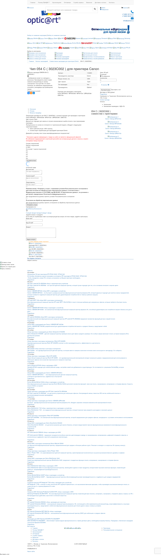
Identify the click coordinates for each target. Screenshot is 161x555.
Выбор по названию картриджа (36, 35)
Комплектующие (115, 55)
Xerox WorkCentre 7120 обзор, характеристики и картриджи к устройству (49, 408)
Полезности (37, 209)
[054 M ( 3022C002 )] (80, 251)
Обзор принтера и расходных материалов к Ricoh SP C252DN (46, 341)
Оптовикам (67, 2)
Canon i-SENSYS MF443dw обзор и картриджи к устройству (45, 308)
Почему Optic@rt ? (43, 2)
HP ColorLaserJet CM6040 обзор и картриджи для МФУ (44, 432)
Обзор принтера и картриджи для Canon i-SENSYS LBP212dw (46, 401)
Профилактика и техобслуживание (93, 58)
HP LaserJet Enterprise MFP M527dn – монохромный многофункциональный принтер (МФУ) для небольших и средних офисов (66, 513)
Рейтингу (31, 209)
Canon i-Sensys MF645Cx (113, 128)
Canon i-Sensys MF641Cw (113, 119)
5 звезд (28, 213)
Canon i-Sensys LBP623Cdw (113, 138)
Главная (32, 2)
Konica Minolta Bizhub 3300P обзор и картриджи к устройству (45, 475)
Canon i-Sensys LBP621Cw (113, 133)
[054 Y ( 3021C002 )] (80, 254)
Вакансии (89, 2)
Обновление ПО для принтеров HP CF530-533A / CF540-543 (46, 274)
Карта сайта (31, 551)
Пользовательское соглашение (112, 530)
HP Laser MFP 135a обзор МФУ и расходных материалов (44, 300)
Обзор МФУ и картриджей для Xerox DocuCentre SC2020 (44, 423)
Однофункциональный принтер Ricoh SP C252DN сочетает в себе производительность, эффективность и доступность (63, 343)
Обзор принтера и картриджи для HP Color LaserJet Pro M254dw (47, 391)
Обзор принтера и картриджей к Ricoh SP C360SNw (43, 415)
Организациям (56, 2)
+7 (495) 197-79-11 (128, 14)
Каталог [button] (31, 8)
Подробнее (103, 94)
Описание (33, 109)
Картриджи (59, 55)
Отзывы (32, 111)
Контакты (112, 2)
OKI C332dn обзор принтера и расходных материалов (44, 348)
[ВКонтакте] (28, 93)
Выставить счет (116, 89)
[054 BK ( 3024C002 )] (80, 247)
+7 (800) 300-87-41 (128, 16)
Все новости (31, 526)
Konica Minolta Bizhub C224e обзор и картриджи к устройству (45, 382)
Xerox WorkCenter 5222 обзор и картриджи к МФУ (42, 466)
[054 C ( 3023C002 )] (80, 243)
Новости (29, 270)
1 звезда (48, 213)
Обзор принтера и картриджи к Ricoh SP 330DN (41, 356)
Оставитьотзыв (31, 160)
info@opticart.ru (128, 21)
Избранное (104, 9)
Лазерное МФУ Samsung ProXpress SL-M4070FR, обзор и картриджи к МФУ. (50, 492)
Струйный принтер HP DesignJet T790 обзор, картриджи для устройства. (49, 482)
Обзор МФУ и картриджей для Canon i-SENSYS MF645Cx (44, 373)
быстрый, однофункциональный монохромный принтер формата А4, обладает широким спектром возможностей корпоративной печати (69, 402)
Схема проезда (104, 100)
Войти (103, 8)
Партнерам (106, 528)
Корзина (125, 8)
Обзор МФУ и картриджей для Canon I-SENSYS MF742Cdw (45, 324)
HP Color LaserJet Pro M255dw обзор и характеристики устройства (47, 283)
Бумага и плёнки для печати (37, 58)
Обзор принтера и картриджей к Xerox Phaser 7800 (43, 451)
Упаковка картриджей (62, 58)
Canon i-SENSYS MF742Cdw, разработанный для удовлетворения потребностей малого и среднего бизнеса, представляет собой (67, 326)
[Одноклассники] (31, 93)
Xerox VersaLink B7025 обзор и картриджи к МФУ (42, 365)
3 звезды (38, 213)
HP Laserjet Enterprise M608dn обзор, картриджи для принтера (46, 502)
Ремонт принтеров (116, 58)
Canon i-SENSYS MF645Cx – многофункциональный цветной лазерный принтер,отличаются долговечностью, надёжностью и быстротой (52, 375)
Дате (27, 209)
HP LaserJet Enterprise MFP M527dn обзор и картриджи (44, 511)
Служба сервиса (78, 2)
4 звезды (33, 213)
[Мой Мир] (34, 93)
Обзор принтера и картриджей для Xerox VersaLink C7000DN (46, 332)
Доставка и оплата (100, 2)
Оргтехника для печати (90, 55)
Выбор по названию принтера (57, 35)
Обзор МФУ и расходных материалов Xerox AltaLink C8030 (45, 443)
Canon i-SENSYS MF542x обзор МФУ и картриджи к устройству (46, 291)
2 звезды (43, 213)
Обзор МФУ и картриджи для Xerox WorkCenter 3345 (43, 458)
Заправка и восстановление (37, 55)
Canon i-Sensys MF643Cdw (113, 124)
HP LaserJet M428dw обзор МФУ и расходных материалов (45, 317)
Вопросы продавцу (35, 113)
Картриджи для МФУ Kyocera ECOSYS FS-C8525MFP (43, 519)
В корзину (104, 85)
